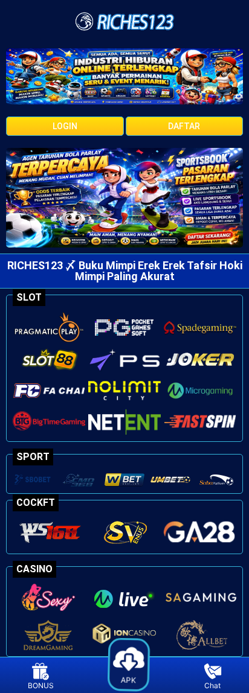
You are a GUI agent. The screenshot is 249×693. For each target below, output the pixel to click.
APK (129, 678)
